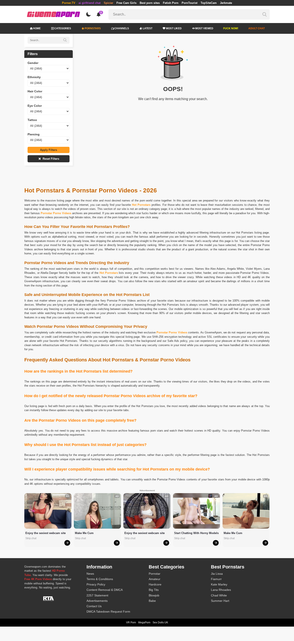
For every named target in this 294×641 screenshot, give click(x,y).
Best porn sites (150, 3)
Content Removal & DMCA (105, 589)
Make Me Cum (84, 533)
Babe (152, 600)
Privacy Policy (96, 584)
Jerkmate (226, 3)
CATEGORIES (62, 28)
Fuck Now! (230, 28)
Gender (33, 62)
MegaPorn (144, 622)
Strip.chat (30, 538)
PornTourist (189, 3)
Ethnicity (34, 77)
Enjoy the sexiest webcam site (45, 533)
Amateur (154, 579)
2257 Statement (97, 595)
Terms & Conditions (100, 579)
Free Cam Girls (126, 3)
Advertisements (97, 600)
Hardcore (155, 584)
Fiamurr (216, 579)
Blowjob (154, 595)
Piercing (34, 134)
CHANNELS (121, 28)
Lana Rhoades (221, 589)
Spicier (108, 3)
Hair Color (35, 91)
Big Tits (154, 589)
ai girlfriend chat (90, 3)
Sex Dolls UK (160, 622)
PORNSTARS (93, 28)
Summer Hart (220, 600)
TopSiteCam (209, 3)
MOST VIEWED (204, 28)
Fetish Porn (170, 3)
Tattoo (32, 119)
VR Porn (131, 622)
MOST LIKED (174, 28)
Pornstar (154, 573)
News (90, 573)
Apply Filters (48, 150)
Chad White (219, 595)
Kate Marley (219, 584)
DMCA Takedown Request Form (108, 611)
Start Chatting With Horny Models (196, 533)
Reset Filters (50, 158)
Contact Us (94, 606)
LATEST (147, 28)
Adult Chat (256, 28)
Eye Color (35, 105)
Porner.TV (68, 3)
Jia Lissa (217, 573)
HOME (37, 28)
